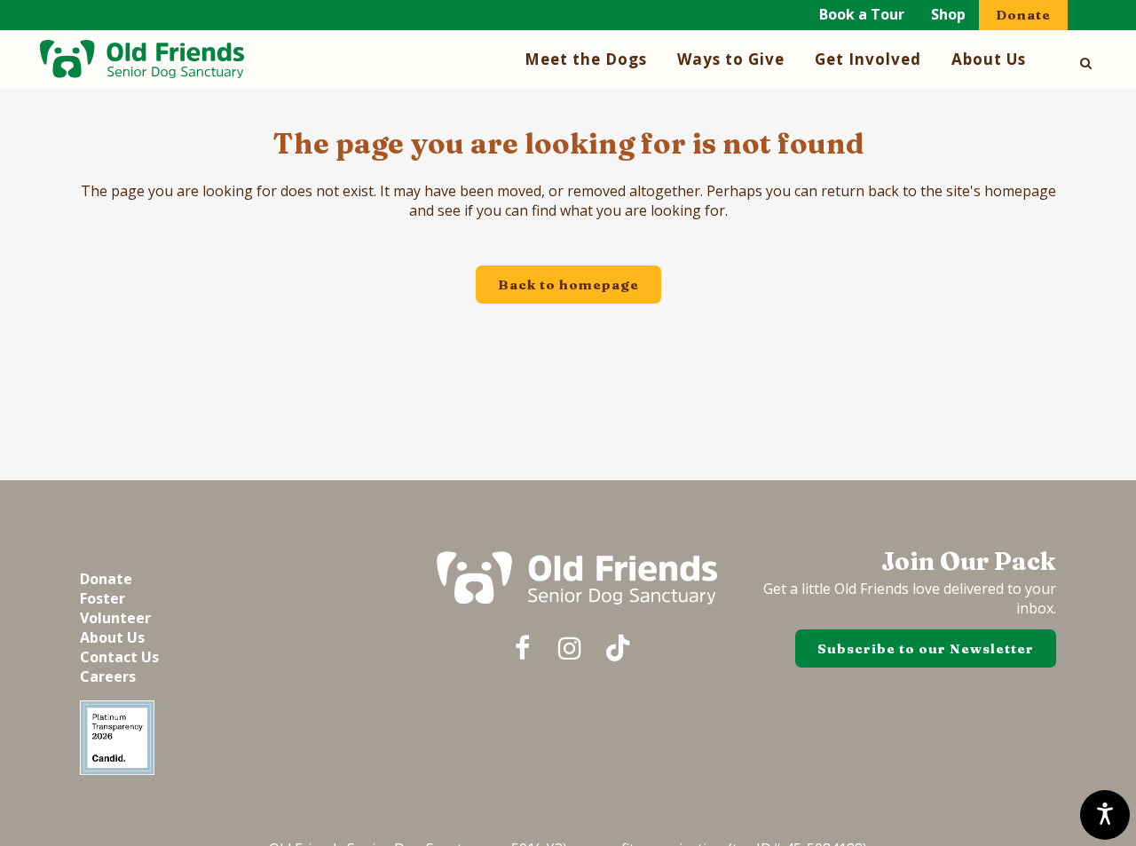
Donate (1023, 14)
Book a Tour (861, 14)
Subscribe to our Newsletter (925, 648)
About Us (112, 637)
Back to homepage (568, 284)
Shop (948, 14)
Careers (108, 676)
